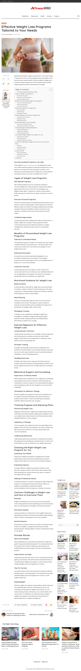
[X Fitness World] (40, 8)
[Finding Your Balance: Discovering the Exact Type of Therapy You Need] (74, 600)
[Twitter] (8, 79)
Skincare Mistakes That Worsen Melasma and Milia (62, 606)
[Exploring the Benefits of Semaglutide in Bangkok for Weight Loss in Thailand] (62, 505)
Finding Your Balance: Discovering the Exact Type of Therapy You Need (74, 608)
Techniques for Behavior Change (25, 126)
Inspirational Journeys (22, 154)
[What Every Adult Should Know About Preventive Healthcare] (74, 578)
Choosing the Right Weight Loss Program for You (29, 135)
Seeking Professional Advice (24, 140)
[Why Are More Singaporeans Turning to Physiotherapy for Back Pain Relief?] (74, 538)
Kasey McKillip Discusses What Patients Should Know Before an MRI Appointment (10, 644)
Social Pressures (21, 149)
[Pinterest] (3, 84)
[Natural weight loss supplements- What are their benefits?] (74, 505)
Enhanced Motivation (22, 104)
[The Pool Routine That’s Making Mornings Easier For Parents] (50, 633)
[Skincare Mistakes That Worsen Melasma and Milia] (62, 600)
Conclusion (18, 158)
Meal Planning (20, 111)
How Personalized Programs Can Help (27, 92)
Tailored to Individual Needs (24, 103)
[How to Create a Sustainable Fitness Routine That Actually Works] (6, 96)
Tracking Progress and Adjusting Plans (26, 127)
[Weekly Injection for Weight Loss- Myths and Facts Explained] (62, 486)
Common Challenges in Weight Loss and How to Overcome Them (32, 143)
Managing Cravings (22, 113)
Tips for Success (21, 156)
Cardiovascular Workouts (23, 117)
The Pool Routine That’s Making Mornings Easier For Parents (50, 644)
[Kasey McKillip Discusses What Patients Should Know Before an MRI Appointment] (10, 633)
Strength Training (21, 119)
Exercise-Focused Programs (24, 97)
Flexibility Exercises (21, 120)
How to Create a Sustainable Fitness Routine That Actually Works (6, 104)
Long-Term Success (22, 106)
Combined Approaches (23, 99)
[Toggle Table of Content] (50, 89)
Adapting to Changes (22, 131)
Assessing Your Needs (22, 136)
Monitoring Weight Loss (23, 129)
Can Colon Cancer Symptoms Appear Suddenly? (27, 644)
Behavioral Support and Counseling (25, 122)
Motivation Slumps (21, 147)
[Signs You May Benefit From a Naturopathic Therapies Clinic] (62, 538)
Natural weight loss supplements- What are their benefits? (74, 511)
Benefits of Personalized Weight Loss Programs (28, 101)
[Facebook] (3, 79)
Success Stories (19, 151)
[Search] (78, 16)
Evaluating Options (21, 138)
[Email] (8, 84)
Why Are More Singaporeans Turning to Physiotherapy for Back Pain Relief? (74, 547)
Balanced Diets (21, 110)
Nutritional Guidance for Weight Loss (25, 108)
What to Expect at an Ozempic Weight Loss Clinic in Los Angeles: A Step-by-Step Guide (74, 495)
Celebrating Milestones (23, 133)
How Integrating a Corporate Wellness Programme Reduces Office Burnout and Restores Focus (62, 566)
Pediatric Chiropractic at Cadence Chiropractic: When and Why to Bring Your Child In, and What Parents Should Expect (70, 646)
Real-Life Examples (22, 152)
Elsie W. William (8, 34)
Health (4, 23)
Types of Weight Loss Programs (24, 94)
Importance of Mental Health (24, 124)
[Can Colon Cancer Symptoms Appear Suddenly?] (30, 633)
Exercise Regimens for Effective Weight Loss (27, 115)
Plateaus (19, 145)
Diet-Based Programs (22, 95)
